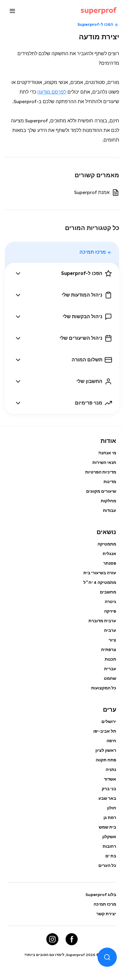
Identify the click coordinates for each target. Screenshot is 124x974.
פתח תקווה (106, 759)
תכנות (110, 659)
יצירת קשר (106, 913)
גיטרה (110, 601)
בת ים (110, 855)
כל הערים (107, 865)
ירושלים (108, 721)
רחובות (109, 846)
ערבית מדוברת (102, 620)
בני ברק (109, 788)
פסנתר (109, 563)
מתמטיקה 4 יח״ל (99, 582)
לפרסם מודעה (51, 92)
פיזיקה (110, 611)
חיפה (111, 740)
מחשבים (108, 592)
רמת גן (110, 817)
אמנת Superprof (92, 192)
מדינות (110, 481)
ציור (112, 640)
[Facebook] (72, 939)
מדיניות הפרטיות (100, 472)
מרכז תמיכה (92, 252)
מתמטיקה (107, 544)
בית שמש (107, 827)
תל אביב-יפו (104, 731)
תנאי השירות (104, 462)
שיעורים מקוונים (101, 491)
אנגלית (109, 553)
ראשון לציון (105, 750)
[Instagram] (52, 939)
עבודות (109, 510)
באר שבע (107, 798)
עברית (110, 668)
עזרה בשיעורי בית (99, 572)
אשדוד (110, 779)
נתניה (111, 769)
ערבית (110, 630)
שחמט (110, 678)
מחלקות (108, 500)
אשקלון (109, 836)
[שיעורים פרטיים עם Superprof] (99, 10)
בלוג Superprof (100, 894)
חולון (111, 807)
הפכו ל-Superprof (95, 24)
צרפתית (108, 649)
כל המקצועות (103, 688)
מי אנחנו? (107, 452)
